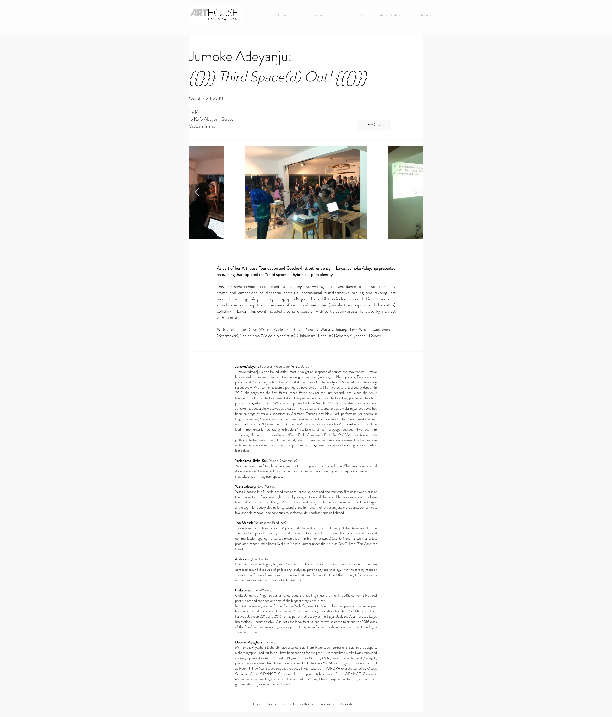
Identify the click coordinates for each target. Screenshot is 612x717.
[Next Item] (415, 192)
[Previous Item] (197, 192)
